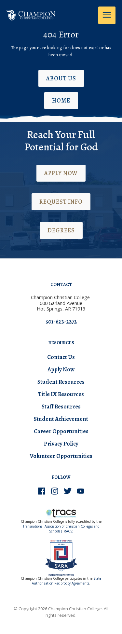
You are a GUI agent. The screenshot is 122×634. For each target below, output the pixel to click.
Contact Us (61, 357)
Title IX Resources (61, 394)
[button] (106, 15)
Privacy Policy (61, 444)
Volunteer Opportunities (61, 456)
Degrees (61, 230)
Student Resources (61, 382)
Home (61, 100)
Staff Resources (61, 406)
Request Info (61, 202)
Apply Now (61, 173)
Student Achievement (61, 419)
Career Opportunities (61, 431)
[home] (31, 14)
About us (61, 78)
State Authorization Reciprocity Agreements (66, 581)
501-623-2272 (61, 321)
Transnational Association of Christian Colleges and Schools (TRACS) (61, 528)
